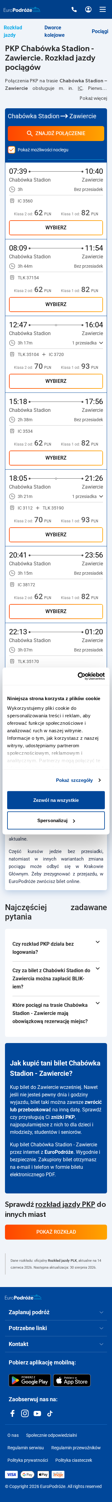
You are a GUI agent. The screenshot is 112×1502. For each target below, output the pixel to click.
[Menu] (103, 9)
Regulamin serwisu (25, 1447)
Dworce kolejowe (54, 31)
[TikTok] (50, 1413)
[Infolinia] (74, 9)
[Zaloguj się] (88, 9)
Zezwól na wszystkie (56, 799)
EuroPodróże (58, 1152)
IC (80, 88)
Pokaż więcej (93, 98)
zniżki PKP (63, 1117)
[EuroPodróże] (23, 1297)
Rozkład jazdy (13, 31)
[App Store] (72, 1380)
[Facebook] (12, 1413)
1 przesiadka (84, 342)
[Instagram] (25, 1413)
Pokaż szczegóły (74, 780)
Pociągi (100, 31)
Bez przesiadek (88, 189)
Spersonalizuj (52, 820)
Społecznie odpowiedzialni (51, 1435)
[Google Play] (30, 1380)
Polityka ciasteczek (73, 1460)
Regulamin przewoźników (76, 1447)
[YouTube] (37, 1413)
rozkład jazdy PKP (65, 1204)
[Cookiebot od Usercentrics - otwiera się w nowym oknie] (79, 676)
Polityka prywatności (27, 1460)
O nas (13, 1435)
